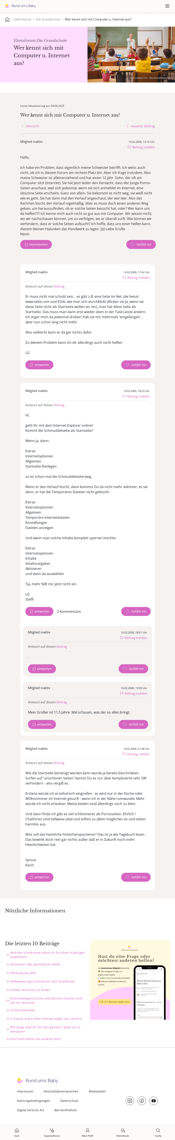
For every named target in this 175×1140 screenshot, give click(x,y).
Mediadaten (97, 1091)
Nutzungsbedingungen (33, 1101)
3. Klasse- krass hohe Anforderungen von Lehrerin (46, 1019)
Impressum (25, 1091)
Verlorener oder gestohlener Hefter (35, 964)
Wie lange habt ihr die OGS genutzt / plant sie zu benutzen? (45, 1029)
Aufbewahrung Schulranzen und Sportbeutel (42, 981)
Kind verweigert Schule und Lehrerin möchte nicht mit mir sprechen (46, 1000)
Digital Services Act (30, 1110)
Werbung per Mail (23, 973)
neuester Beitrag (143, 126)
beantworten (38, 244)
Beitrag (59, 286)
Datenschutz (69, 1101)
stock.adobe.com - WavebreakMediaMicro (151, 77)
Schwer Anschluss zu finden (30, 990)
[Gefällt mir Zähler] (141, 244)
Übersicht (32, 126)
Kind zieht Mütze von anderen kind (35, 1039)
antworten (42, 365)
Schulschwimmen (22, 1010)
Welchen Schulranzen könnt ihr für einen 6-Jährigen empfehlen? (47, 955)
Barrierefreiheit (65, 1110)
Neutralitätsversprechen (61, 1091)
